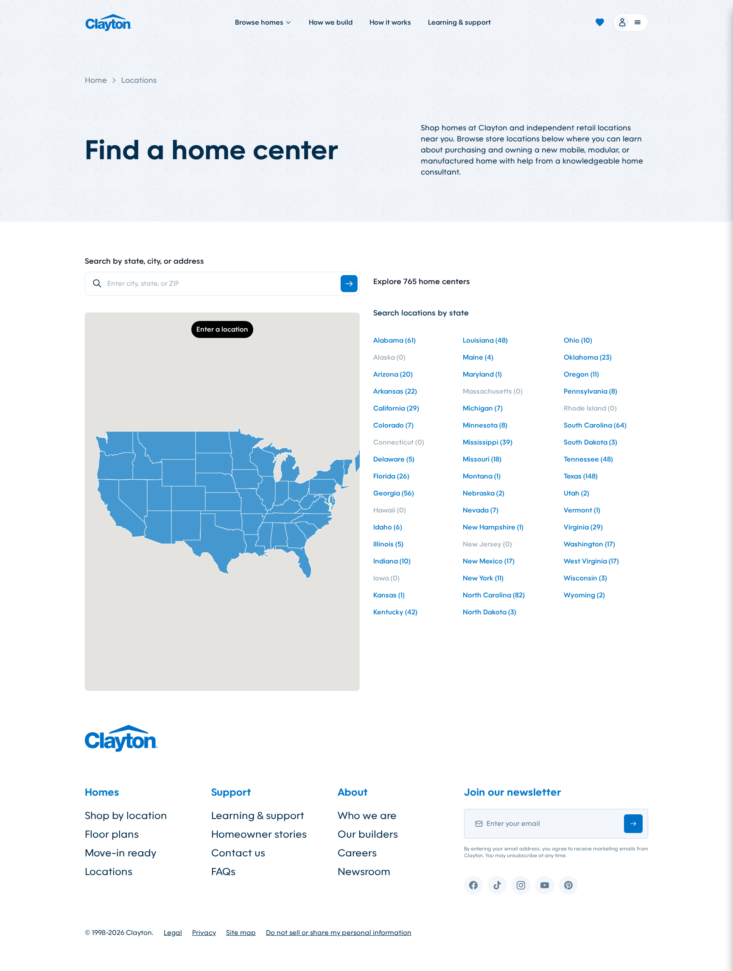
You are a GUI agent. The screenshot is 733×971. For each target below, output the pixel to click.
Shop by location (126, 815)
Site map (241, 933)
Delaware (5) (393, 459)
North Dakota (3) (489, 612)
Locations (139, 80)
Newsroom (364, 871)
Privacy (204, 933)
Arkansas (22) (395, 391)
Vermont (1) (582, 510)
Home (96, 80)
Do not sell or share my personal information (338, 933)
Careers (357, 853)
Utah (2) (576, 493)
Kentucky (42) (395, 612)
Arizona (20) (393, 374)
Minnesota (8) (485, 425)
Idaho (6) (387, 527)
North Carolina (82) (494, 595)
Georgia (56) (393, 493)
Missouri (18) (482, 459)
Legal (173, 933)
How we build (331, 22)
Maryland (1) (482, 374)
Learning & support (459, 22)
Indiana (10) (392, 561)
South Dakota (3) (590, 442)
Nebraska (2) (483, 493)
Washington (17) (589, 544)
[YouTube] (544, 885)
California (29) (396, 408)
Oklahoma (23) (588, 357)
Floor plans (112, 834)
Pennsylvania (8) (590, 391)
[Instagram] (521, 885)
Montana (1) (482, 476)
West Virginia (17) (591, 561)
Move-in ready (121, 853)
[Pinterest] (568, 885)
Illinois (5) (388, 544)
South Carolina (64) (595, 425)
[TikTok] (497, 885)
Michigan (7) (483, 408)
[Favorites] (600, 22)
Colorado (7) (393, 425)
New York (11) (483, 578)
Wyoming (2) (584, 595)
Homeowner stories (259, 834)
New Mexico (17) (489, 561)
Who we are (367, 815)
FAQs (223, 871)
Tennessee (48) (588, 459)
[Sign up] (633, 823)
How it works (390, 22)
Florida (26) (391, 476)
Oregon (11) (581, 374)
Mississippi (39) (487, 442)
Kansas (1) (389, 595)
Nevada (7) (480, 510)
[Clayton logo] (108, 22)
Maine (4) (478, 357)
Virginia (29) (583, 527)
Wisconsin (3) (585, 578)
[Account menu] (630, 22)
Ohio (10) (578, 340)
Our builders (368, 834)
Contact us (238, 853)
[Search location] (349, 283)
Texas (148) (581, 476)
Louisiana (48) (485, 340)
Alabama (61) (394, 340)
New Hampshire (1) (493, 527)
